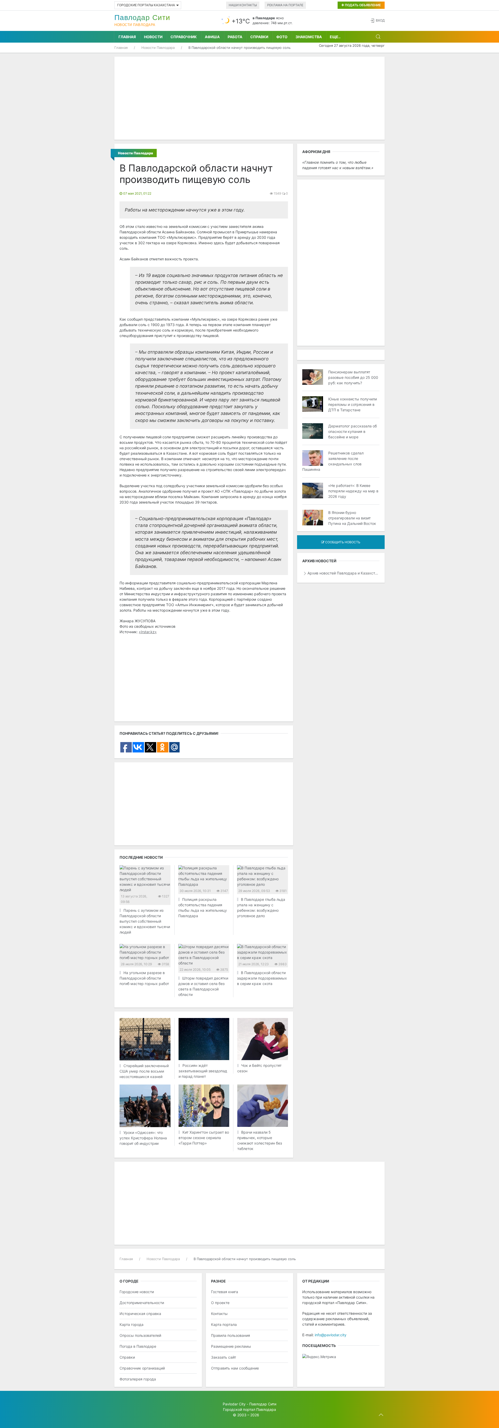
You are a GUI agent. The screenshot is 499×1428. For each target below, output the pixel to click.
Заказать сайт (223, 1357)
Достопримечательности (142, 1302)
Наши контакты (243, 5)
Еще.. (335, 37)
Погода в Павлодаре (138, 1346)
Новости (153, 37)
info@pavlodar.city (330, 1335)
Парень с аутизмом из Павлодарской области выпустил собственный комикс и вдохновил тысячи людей (145, 921)
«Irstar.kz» (148, 632)
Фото (281, 37)
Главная (127, 37)
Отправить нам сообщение (235, 1368)
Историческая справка (140, 1313)
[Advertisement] (249, 98)
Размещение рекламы (231, 1346)
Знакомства (309, 37)
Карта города (131, 1324)
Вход (380, 20)
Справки (259, 37)
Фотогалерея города (138, 1379)
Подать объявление (362, 5)
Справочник (183, 37)
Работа (235, 37)
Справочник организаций (142, 1368)
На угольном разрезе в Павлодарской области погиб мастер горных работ (144, 978)
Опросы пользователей (140, 1335)
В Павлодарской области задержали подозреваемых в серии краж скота (262, 978)
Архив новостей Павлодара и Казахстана (343, 573)
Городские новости (137, 1292)
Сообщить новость (342, 542)
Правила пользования (230, 1335)
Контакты (219, 1313)
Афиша (212, 37)
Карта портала (224, 1324)
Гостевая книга (224, 1292)
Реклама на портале (285, 5)
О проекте (220, 1302)
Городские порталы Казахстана (146, 5)
